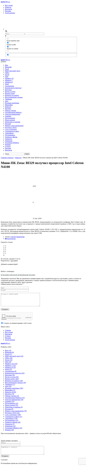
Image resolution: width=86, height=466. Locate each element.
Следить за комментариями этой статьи (17, 323)
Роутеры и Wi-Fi (11, 127)
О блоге (8, 146)
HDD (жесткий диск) (12, 71)
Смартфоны (9, 133)
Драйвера (8, 99)
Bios (6, 65)
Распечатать (11, 239)
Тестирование (10, 135)
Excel (7, 69)
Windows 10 (9, 78)
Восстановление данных (14, 97)
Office (7, 73)
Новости (8, 7)
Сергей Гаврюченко (17, 237)
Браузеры (8, 90)
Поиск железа (10, 120)
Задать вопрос (10, 13)
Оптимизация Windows (13, 112)
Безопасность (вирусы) (13, 88)
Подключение (10, 118)
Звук (6, 101)
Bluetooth (8, 67)
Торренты (8, 139)
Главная (8, 330)
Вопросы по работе (12, 95)
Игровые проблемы (12, 103)
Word (7, 84)
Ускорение (8, 141)
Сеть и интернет (11, 129)
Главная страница (7, 158)
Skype (7, 74)
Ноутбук (8, 109)
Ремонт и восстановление (14, 126)
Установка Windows (12, 143)
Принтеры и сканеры (12, 122)
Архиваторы (9, 86)
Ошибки (8, 116)
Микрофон (9, 105)
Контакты (8, 9)
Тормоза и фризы (11, 137)
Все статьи (9, 5)
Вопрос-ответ (10, 93)
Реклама (8, 11)
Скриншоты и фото (12, 131)
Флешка (8, 144)
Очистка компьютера (12, 114)
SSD (6, 76)
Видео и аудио (10, 92)
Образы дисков (10, 110)
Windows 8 (9, 82)
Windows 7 (9, 80)
